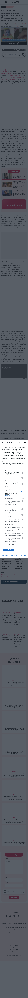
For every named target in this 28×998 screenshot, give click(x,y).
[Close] (25, 443)
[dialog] (14, 499)
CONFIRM (8, 549)
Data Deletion (5, 555)
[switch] (22, 473)
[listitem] (14, 469)
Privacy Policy (22, 555)
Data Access (14, 555)
